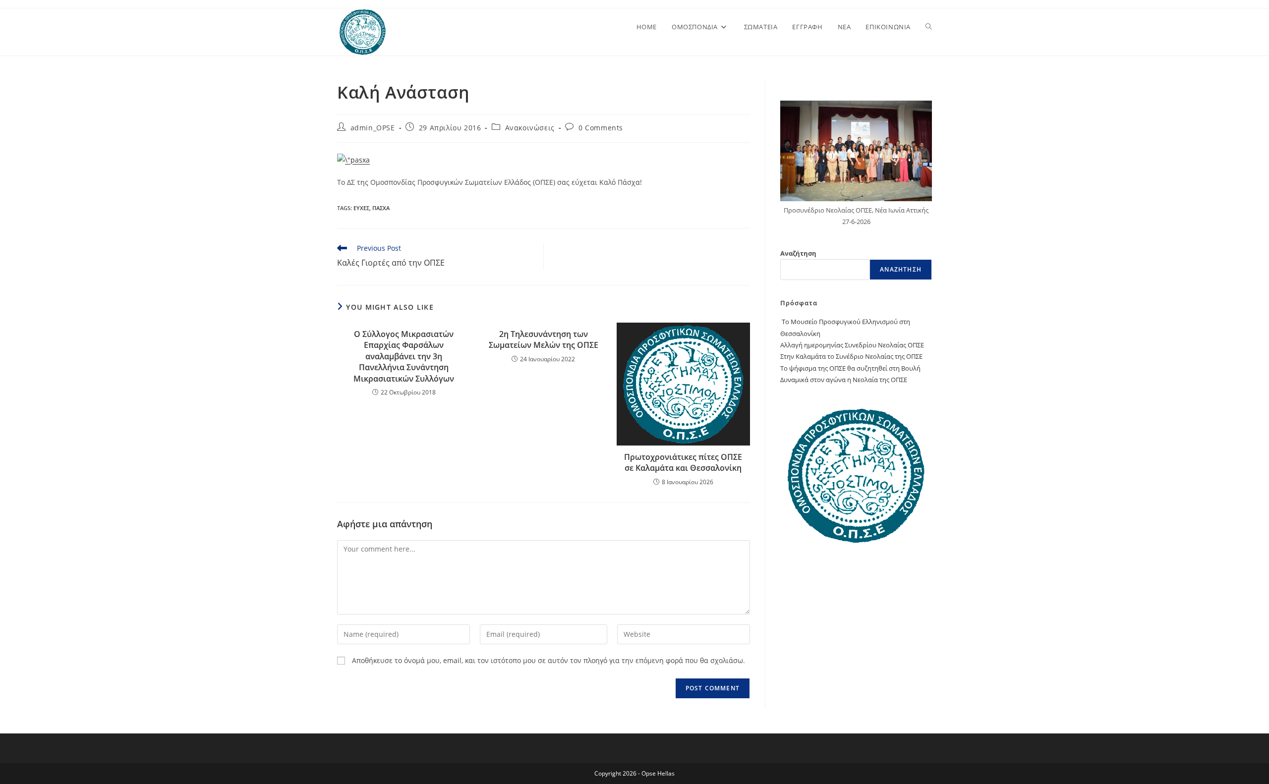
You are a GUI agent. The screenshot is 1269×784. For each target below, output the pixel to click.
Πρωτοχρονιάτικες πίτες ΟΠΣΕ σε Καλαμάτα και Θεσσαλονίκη (683, 462)
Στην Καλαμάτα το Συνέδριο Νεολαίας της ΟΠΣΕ (851, 356)
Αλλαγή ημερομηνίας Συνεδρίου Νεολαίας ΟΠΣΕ (852, 344)
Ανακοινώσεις (530, 127)
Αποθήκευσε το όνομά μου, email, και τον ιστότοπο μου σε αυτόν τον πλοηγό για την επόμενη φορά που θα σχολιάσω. (548, 660)
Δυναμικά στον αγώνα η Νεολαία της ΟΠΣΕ (843, 379)
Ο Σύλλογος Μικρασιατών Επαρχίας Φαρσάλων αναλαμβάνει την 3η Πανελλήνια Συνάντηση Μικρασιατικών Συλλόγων (403, 356)
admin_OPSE (372, 127)
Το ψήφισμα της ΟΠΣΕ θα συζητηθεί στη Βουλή (850, 368)
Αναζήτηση (798, 253)
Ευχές (361, 208)
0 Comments (600, 127)
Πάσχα (381, 208)
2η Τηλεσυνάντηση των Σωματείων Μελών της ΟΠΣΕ (543, 339)
